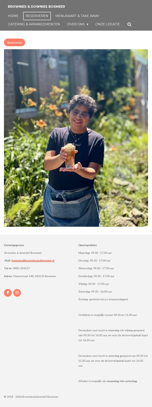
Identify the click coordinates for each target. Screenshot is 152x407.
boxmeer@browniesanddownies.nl (33, 260)
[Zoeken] (129, 24)
